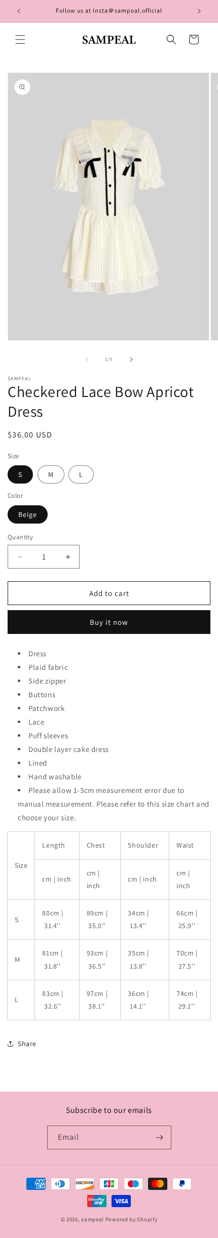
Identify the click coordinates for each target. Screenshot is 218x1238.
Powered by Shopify (131, 1219)
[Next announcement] (199, 11)
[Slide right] (131, 359)
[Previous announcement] (19, 11)
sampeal (92, 1219)
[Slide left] (87, 359)
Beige (27, 514)
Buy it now (109, 622)
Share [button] (27, 1043)
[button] (20, 39)
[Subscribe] (160, 1137)
